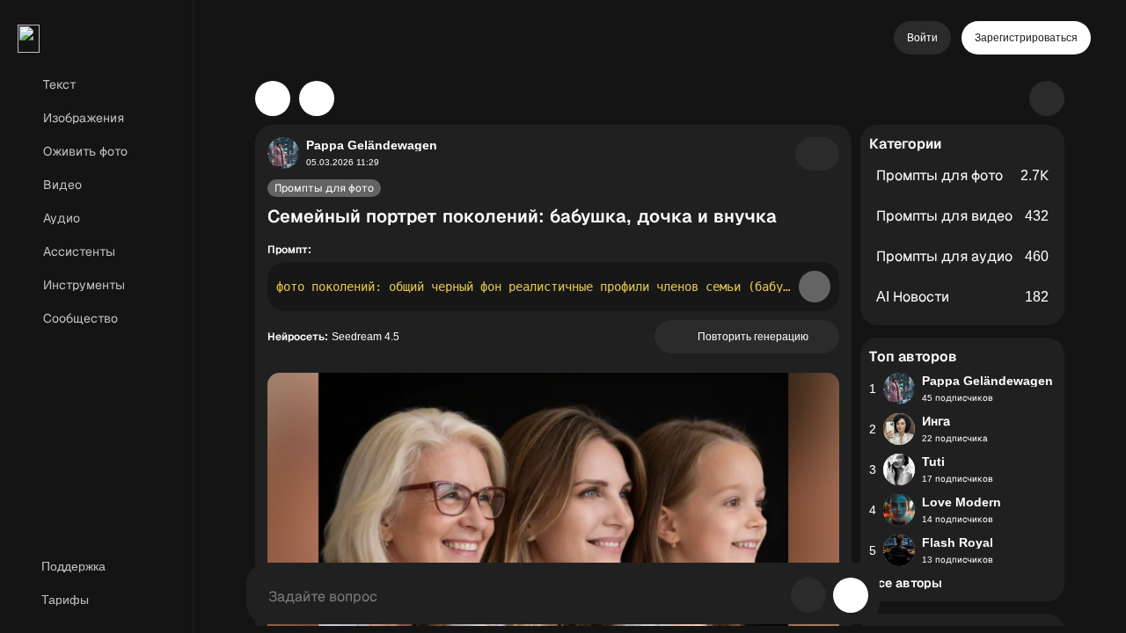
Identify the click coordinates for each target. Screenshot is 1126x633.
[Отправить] (850, 595)
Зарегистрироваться (1026, 38)
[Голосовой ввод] (808, 595)
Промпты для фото (324, 188)
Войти (922, 38)
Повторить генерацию (753, 337)
